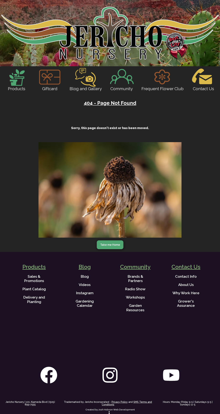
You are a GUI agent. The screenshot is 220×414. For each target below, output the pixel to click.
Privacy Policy (120, 401)
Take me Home (110, 244)
